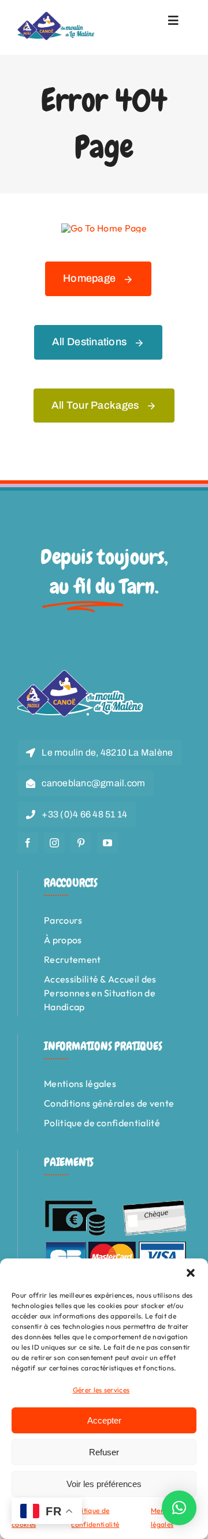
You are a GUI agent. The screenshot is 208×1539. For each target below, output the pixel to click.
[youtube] (107, 842)
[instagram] (54, 842)
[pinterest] (80, 842)
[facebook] (27, 842)
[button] (190, 1273)
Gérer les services (101, 1389)
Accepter (104, 1420)
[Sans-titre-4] (56, 16)
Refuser (104, 1452)
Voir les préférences (104, 1484)
